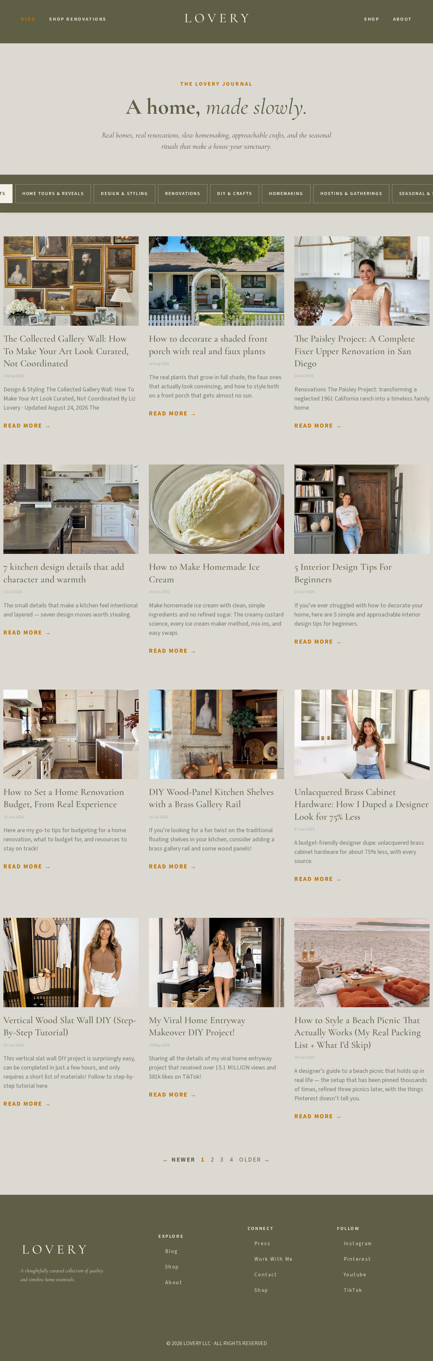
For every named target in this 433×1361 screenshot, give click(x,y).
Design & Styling (124, 193)
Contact (265, 1274)
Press (262, 1243)
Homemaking (286, 193)
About (402, 19)
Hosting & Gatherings (351, 193)
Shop (372, 19)
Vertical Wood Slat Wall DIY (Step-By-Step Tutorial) (69, 1026)
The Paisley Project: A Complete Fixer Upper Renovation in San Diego (354, 351)
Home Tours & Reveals (53, 193)
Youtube (355, 1274)
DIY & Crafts (234, 193)
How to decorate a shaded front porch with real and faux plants (208, 345)
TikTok (353, 1290)
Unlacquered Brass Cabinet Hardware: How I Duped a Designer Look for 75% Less (361, 804)
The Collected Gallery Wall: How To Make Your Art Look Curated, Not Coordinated (66, 351)
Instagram (358, 1243)
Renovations (182, 193)
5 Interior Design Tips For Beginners (343, 573)
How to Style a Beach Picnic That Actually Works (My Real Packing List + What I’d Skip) (357, 1032)
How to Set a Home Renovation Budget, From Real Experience (63, 798)
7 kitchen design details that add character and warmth (63, 573)
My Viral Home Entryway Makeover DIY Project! (197, 1026)
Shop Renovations (78, 19)
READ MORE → (27, 426)
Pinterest (357, 1259)
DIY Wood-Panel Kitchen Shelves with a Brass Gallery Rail (211, 798)
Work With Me (273, 1259)
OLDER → (255, 1159)
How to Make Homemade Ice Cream (204, 573)
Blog (28, 19)
